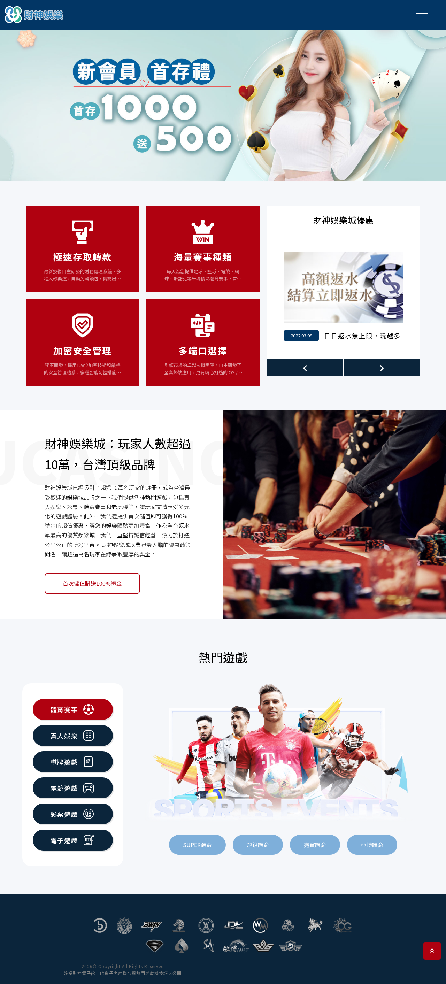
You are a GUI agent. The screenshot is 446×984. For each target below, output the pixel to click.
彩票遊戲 (64, 813)
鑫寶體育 (315, 844)
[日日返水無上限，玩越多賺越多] (343, 296)
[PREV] (305, 367)
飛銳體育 (258, 844)
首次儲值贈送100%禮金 (92, 583)
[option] (223, 102)
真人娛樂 (64, 735)
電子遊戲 (64, 840)
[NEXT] (382, 367)
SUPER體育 (197, 844)
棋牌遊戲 (64, 761)
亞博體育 (372, 844)
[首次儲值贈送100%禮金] (334, 514)
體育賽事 (64, 709)
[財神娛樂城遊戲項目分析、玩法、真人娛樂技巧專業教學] (34, 14)
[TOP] (432, 951)
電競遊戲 (64, 787)
